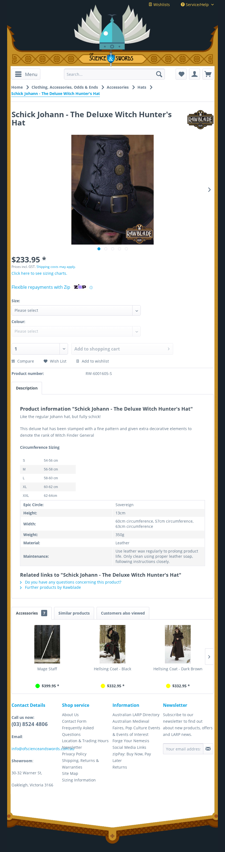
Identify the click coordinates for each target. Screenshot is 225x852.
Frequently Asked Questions (78, 731)
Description (27, 388)
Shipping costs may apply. (56, 266)
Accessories (30, 613)
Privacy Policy (74, 753)
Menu (31, 74)
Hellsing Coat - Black (112, 668)
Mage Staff (47, 668)
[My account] (194, 74)
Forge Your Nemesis (131, 740)
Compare (25, 361)
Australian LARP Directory (136, 714)
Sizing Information (79, 780)
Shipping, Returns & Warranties (80, 764)
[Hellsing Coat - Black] (112, 644)
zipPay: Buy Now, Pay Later (132, 757)
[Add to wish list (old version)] (181, 74)
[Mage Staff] (47, 644)
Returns (120, 767)
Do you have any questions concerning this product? (72, 582)
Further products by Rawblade (52, 587)
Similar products (74, 613)
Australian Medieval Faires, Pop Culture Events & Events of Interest (136, 728)
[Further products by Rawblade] (200, 119)
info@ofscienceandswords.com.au (43, 748)
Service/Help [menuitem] (197, 4)
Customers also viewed (123, 613)
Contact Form (74, 721)
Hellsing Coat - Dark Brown (178, 668)
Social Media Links (129, 747)
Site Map (70, 773)
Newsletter (72, 747)
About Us (70, 714)
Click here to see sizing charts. (39, 273)
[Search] (159, 74)
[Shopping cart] (208, 74)
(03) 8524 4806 (30, 724)
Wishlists (161, 4)
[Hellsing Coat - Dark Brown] (178, 644)
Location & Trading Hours (85, 740)
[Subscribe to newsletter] (208, 748)
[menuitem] (26, 74)
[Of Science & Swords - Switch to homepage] (112, 58)
